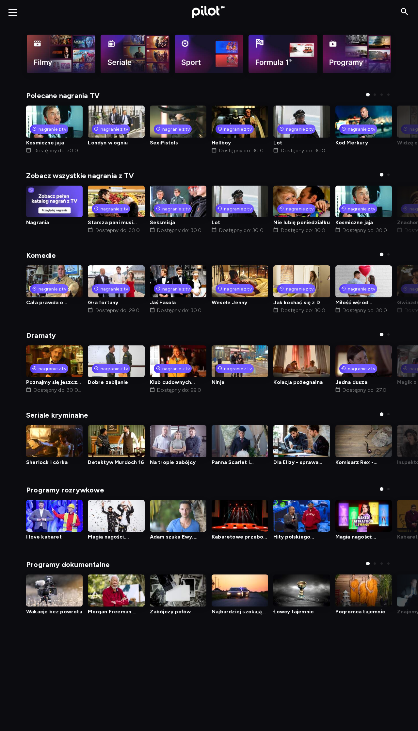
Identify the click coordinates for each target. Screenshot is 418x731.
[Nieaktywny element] (61, 54)
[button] (367, 94)
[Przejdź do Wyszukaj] (404, 12)
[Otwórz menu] (12, 12)
